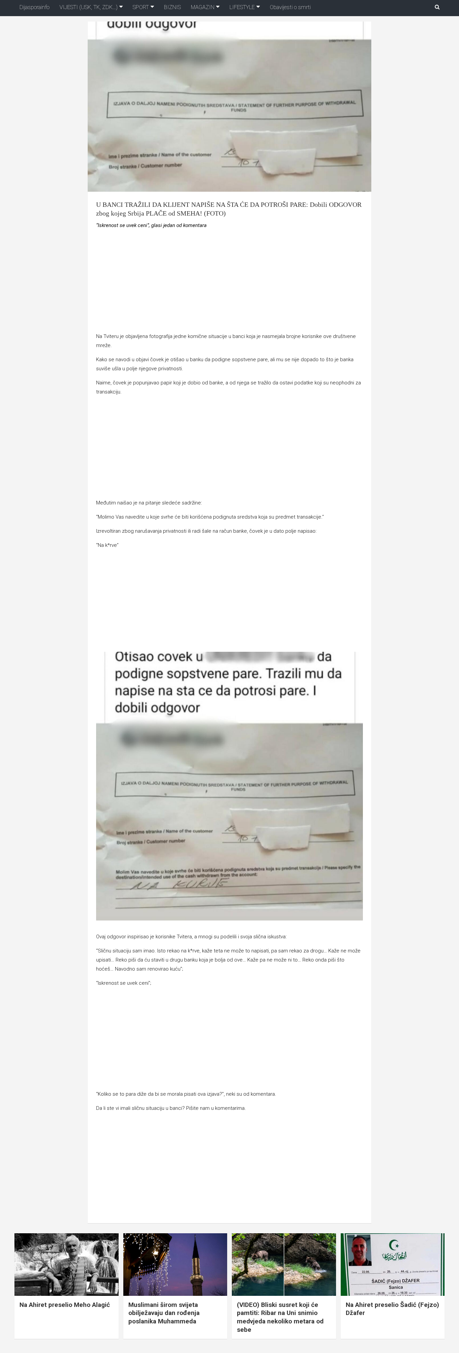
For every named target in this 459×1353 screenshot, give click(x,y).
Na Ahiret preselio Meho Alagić (64, 1305)
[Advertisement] (229, 282)
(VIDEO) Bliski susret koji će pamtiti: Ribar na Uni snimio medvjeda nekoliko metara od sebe (280, 1317)
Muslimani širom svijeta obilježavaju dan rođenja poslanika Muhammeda (164, 1313)
